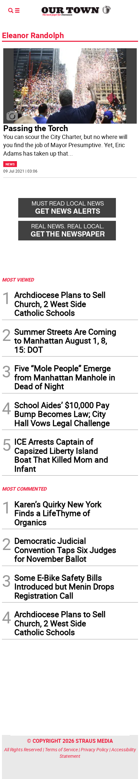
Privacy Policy (94, 749)
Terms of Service (61, 749)
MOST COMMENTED (24, 488)
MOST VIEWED (18, 279)
